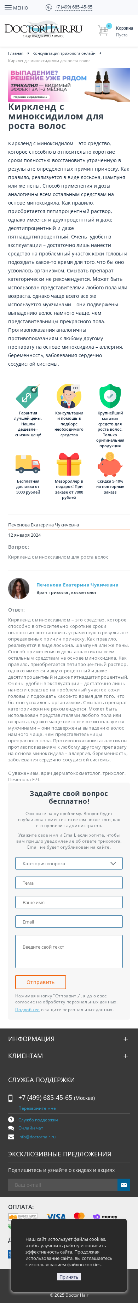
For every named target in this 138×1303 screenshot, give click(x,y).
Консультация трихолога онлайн (64, 53)
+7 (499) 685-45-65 (56, 1097)
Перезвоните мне (37, 1108)
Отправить (41, 982)
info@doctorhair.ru (37, 1137)
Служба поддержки (38, 1120)
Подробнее (27, 1010)
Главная (15, 53)
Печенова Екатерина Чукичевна (77, 585)
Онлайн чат (30, 1128)
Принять (69, 1277)
